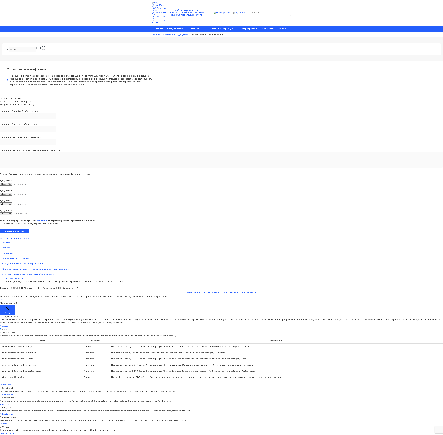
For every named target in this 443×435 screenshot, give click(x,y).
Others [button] (3, 424)
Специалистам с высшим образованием (23, 263)
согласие (42, 220)
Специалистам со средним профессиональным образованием (35, 269)
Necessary (7, 329)
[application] (184, 29)
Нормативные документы (16, 258)
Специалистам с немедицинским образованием (28, 274)
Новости (6, 248)
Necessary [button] (5, 326)
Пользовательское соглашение (202, 292)
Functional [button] (5, 385)
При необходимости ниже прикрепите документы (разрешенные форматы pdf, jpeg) (45, 174)
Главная (6, 242)
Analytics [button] (4, 404)
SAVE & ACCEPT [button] (8, 433)
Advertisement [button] (7, 414)
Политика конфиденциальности (240, 292)
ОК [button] (1, 300)
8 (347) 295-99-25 (242, 13)
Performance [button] (7, 394)
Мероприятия (9, 253)
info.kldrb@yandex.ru (223, 13)
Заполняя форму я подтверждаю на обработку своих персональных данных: (47, 220)
